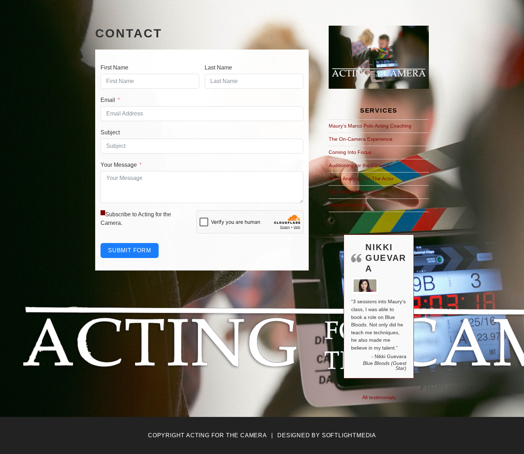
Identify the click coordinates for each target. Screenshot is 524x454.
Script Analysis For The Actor (361, 178)
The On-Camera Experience (360, 139)
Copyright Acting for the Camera (207, 435)
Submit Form (129, 250)
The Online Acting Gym (355, 192)
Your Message (119, 165)
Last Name (218, 68)
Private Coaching (348, 205)
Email (108, 100)
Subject (110, 132)
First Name (114, 68)
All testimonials (379, 397)
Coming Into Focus (350, 152)
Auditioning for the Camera (359, 165)
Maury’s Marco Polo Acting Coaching (370, 126)
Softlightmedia (349, 435)
